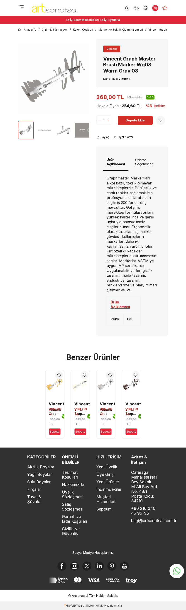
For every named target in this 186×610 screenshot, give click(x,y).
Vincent (112, 49)
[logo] (54, 7)
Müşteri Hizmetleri (105, 499)
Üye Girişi (105, 474)
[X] (86, 566)
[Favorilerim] (165, 8)
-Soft (68, 605)
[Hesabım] (146, 8)
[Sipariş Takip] (136, 8)
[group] (54, 78)
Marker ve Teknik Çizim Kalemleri (120, 29)
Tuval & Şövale (34, 499)
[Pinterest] (111, 566)
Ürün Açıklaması (116, 162)
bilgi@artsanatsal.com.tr (145, 520)
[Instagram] (74, 566)
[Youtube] (124, 566)
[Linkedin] (99, 566)
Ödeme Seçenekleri (144, 162)
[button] (19, 130)
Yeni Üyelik (106, 467)
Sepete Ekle (135, 120)
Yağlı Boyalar (39, 474)
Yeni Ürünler (107, 481)
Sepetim (104, 509)
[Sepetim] (155, 8)
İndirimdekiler (108, 489)
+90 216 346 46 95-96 (143, 511)
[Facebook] (61, 566)
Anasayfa (30, 29)
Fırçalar (34, 489)
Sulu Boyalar (39, 481)
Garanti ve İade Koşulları (74, 519)
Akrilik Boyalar (40, 467)
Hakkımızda (73, 484)
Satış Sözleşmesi (72, 506)
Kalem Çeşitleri (83, 29)
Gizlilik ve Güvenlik (71, 531)
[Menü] (21, 7)
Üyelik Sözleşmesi (72, 494)
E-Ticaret (79, 605)
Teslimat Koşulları (70, 474)
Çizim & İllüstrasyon (55, 29)
